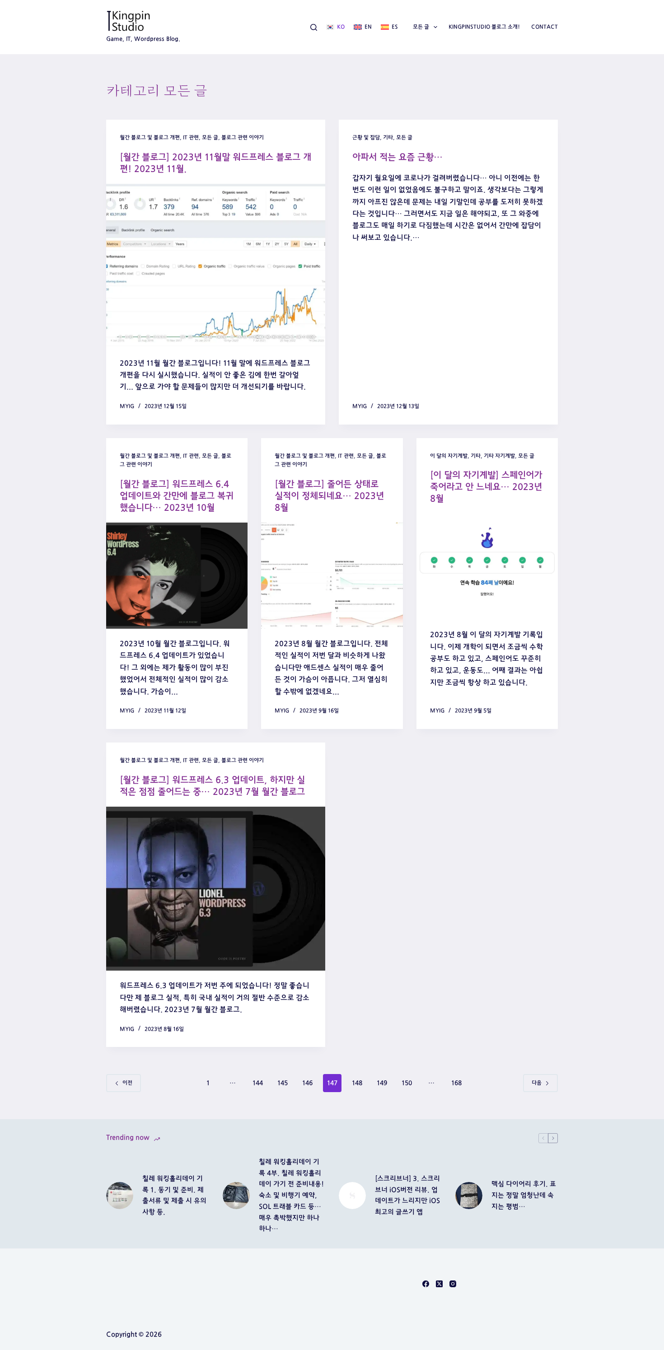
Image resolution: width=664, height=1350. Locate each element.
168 (456, 1083)
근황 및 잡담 (366, 137)
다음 (537, 1082)
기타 (388, 137)
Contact (544, 26)
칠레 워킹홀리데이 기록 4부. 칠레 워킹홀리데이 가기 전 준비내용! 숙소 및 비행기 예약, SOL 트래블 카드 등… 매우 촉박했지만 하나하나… (291, 1195)
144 (258, 1083)
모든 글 (421, 26)
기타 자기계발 (499, 455)
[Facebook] (425, 1283)
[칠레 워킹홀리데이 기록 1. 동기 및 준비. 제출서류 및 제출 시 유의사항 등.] (119, 1195)
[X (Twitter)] (439, 1283)
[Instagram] (452, 1283)
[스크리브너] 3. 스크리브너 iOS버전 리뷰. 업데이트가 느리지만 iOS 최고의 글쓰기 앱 (407, 1195)
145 (282, 1083)
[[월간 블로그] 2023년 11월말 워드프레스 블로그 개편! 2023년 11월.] (215, 266)
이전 (127, 1082)
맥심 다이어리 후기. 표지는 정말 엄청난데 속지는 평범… (523, 1195)
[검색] (313, 27)
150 (407, 1083)
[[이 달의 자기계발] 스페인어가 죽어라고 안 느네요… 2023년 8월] (487, 567)
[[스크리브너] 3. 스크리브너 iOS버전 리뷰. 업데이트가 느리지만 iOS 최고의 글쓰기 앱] (352, 1195)
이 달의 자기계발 (449, 455)
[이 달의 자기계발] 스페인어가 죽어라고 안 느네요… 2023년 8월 (486, 487)
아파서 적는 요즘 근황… (397, 157)
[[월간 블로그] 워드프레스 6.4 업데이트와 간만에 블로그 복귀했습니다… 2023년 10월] (177, 576)
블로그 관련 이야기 (242, 137)
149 (382, 1083)
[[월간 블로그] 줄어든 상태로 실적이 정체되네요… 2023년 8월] (331, 576)
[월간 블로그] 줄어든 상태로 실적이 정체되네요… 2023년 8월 (329, 496)
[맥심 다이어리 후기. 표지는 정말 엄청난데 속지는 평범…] (468, 1195)
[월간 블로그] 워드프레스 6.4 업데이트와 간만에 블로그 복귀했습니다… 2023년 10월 (177, 496)
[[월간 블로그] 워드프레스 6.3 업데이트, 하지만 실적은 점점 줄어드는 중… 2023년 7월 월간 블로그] (215, 889)
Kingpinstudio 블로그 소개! (484, 26)
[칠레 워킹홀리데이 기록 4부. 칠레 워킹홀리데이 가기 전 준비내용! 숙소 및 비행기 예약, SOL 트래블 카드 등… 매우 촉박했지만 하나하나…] (236, 1195)
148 (357, 1083)
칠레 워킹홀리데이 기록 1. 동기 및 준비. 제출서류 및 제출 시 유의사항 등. (174, 1195)
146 (307, 1083)
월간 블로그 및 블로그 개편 (150, 137)
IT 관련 (191, 137)
